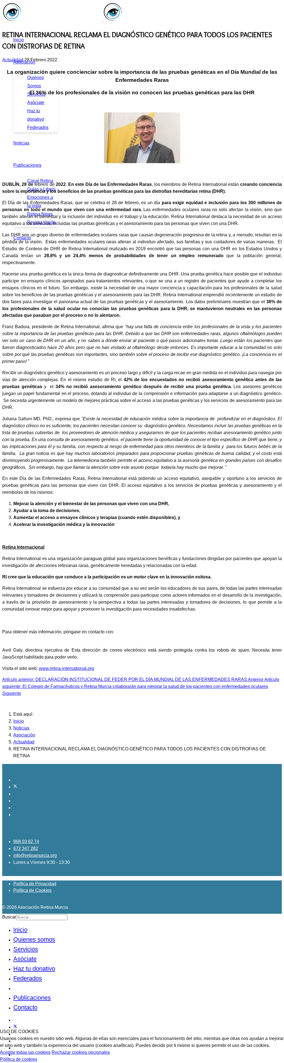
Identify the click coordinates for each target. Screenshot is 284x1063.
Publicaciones (27, 165)
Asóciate (35, 102)
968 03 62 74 (26, 841)
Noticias (21, 143)
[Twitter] (15, 786)
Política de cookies (18, 1059)
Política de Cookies (32, 890)
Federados (38, 127)
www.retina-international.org (66, 668)
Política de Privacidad (34, 883)
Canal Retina (40, 180)
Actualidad (12, 59)
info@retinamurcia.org (35, 855)
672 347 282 (25, 848)
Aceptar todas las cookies (25, 1052)
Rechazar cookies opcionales (81, 1052)
